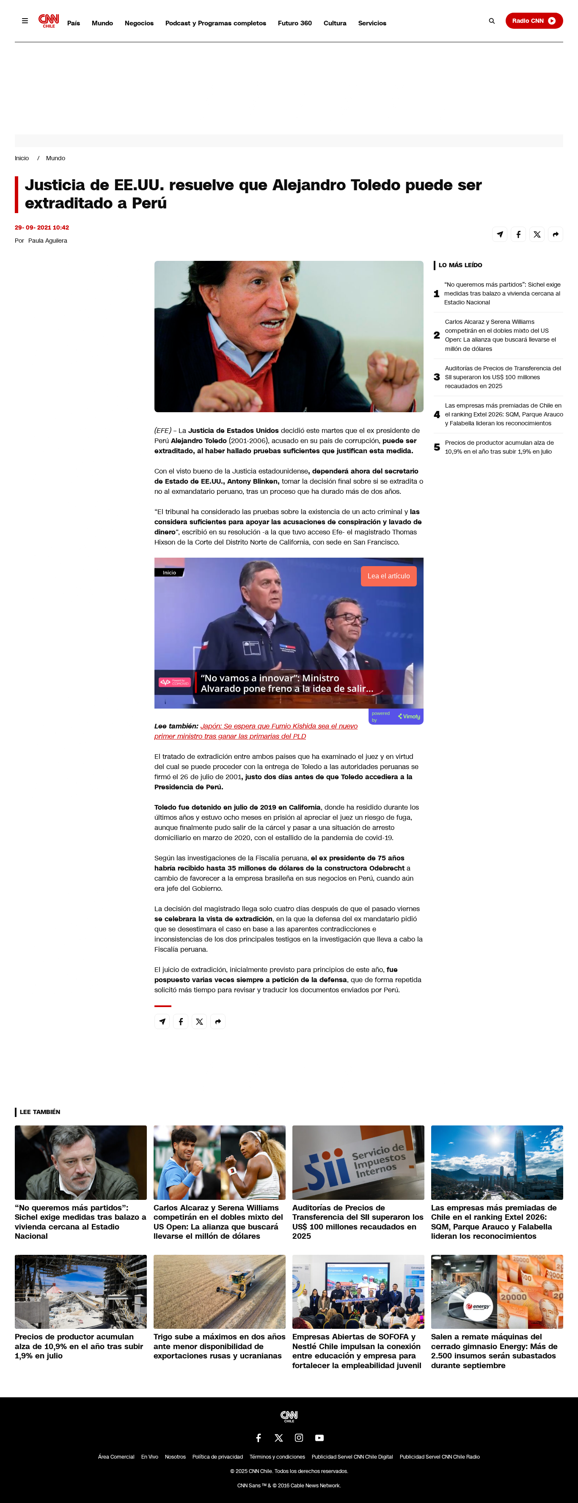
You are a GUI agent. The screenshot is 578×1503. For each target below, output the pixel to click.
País (73, 23)
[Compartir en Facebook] (518, 234)
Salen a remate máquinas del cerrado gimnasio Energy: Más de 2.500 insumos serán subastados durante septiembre (494, 1351)
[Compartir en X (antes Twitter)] (537, 234)
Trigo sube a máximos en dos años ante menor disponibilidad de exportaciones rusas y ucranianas (220, 1346)
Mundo (102, 23)
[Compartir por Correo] (499, 234)
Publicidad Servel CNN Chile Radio (440, 1457)
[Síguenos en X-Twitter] (279, 1438)
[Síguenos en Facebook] (258, 1438)
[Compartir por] (555, 234)
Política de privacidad (218, 1457)
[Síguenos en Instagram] (299, 1438)
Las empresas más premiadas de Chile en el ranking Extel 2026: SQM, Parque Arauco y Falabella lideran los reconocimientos (504, 414)
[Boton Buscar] (492, 21)
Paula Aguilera (47, 240)
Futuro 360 (295, 23)
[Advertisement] (78, 745)
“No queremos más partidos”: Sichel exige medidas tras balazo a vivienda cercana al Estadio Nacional (502, 293)
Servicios (372, 23)
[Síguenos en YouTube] (319, 1438)
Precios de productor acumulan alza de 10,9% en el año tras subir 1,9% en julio (499, 447)
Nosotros (175, 1457)
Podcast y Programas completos (215, 23)
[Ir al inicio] (49, 21)
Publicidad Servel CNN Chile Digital (352, 1457)
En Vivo (149, 1457)
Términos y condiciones (277, 1457)
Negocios (139, 23)
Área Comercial (116, 1457)
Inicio (22, 158)
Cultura (335, 23)
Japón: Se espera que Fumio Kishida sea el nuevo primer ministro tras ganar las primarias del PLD (256, 731)
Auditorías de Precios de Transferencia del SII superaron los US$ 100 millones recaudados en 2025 (503, 377)
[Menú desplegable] (25, 21)
